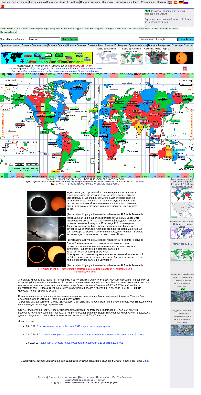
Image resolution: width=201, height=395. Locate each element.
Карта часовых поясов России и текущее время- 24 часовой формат (61, 71)
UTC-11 (12, 74)
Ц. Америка (109, 28)
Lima (185, 177)
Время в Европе (57, 45)
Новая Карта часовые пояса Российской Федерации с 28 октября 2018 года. (81, 342)
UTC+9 (169, 74)
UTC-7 (43, 74)
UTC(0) (98, 74)
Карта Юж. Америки (93, 28)
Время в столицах (90, 2)
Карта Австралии (52, 28)
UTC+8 (161, 74)
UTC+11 (185, 74)
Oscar (83, 177)
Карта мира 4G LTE (182, 244)
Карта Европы (36, 28)
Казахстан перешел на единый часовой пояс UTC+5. (164, 12)
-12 (6, 74)
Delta (130, 177)
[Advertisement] (72, 18)
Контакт (101, 380)
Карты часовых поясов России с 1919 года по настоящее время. (168, 20)
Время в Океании (77, 45)
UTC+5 (137, 74)
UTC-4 (67, 74)
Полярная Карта (8, 32)
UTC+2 (114, 74)
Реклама (42, 377)
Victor (28, 177)
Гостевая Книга (86, 377)
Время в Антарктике (159, 45)
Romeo (59, 177)
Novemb (91, 177)
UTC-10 (20, 74)
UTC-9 (28, 74)
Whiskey (20, 177)
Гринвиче (139, 181)
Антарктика (173, 28)
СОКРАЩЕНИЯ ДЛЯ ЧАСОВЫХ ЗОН (64, 179)
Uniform (36, 177)
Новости (161, 2)
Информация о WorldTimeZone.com (114, 377)
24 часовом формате (90, 68)
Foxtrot (145, 177)
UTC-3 (75, 74)
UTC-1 (90, 74)
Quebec (67, 177)
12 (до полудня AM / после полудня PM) (51, 68)
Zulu (99, 177)
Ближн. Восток (144, 28)
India (169, 177)
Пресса (52, 377)
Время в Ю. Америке (115, 45)
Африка (79, 28)
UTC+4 (129, 74)
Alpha (106, 177)
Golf (154, 177)
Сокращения (148, 2)
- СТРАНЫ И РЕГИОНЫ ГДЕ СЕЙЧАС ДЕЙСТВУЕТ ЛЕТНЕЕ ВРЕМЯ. (86, 184)
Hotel (161, 177)
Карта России (67, 28)
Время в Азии (95, 45)
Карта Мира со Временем (43, 2)
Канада (24, 28)
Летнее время (19, 2)
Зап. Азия (131, 28)
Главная (5, 2)
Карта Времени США (10, 28)
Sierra (51, 177)
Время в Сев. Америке (34, 45)
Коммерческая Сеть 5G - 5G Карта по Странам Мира (182, 224)
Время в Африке (138, 45)
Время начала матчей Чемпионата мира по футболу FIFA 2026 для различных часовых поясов (182, 184)
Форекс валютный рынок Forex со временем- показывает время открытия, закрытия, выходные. (182, 280)
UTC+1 (106, 74)
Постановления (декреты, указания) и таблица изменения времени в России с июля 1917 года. (92, 334)
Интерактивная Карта (127, 2)
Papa (75, 177)
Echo (137, 177)
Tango (44, 177)
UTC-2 (82, 74)
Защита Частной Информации (80, 380)
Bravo (114, 177)
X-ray (12, 177)
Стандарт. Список (182, 45)
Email (146, 360)
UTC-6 (51, 74)
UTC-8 (35, 74)
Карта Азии (120, 28)
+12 (2, 74)
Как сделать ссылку (68, 377)
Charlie (122, 177)
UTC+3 (122, 74)
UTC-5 (59, 74)
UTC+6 (145, 74)
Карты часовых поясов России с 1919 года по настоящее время (74, 326)
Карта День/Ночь (69, 2)
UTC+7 (153, 74)
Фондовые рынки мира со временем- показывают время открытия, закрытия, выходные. (182, 316)
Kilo (177, 177)
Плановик (107, 2)
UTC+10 (177, 74)
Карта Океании (159, 28)
